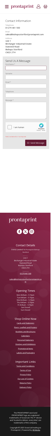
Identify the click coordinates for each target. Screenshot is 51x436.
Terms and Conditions (25, 366)
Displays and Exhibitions (26, 344)
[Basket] (45, 7)
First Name (10, 64)
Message (9, 100)
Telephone (9, 92)
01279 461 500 (25, 273)
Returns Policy (25, 383)
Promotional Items (25, 348)
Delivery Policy (26, 387)
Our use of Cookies (25, 378)
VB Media (36, 430)
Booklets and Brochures (25, 331)
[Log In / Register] (38, 7)
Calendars (25, 336)
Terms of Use (25, 370)
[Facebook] (19, 231)
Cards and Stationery (25, 323)
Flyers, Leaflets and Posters (25, 327)
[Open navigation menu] (7, 6)
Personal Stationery (25, 340)
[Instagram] (31, 231)
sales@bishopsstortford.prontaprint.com (25, 280)
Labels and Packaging (26, 353)
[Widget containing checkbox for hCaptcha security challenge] (26, 127)
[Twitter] (25, 231)
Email (8, 82)
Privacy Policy (25, 374)
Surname (8, 74)
